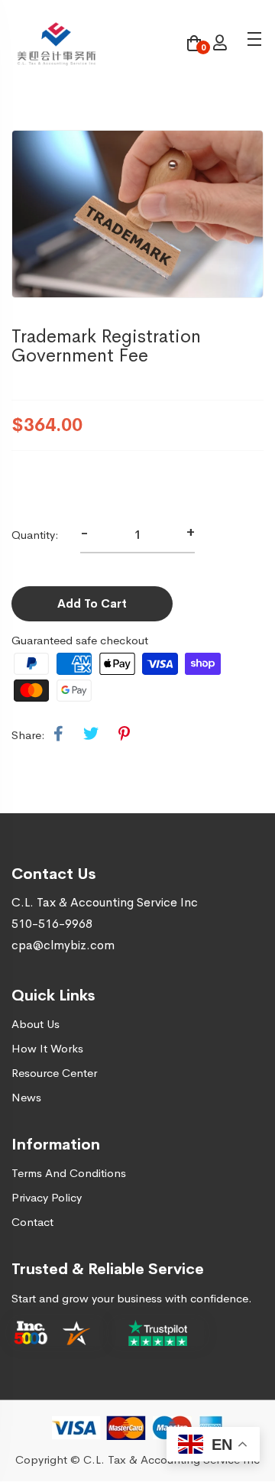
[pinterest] (124, 734)
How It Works (47, 1048)
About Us (35, 1024)
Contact (32, 1221)
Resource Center (54, 1072)
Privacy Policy (46, 1197)
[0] (194, 45)
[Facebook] (58, 734)
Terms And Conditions (68, 1173)
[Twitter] (91, 734)
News (26, 1097)
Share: (28, 735)
